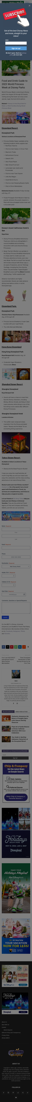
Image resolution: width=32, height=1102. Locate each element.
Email (7, 40)
